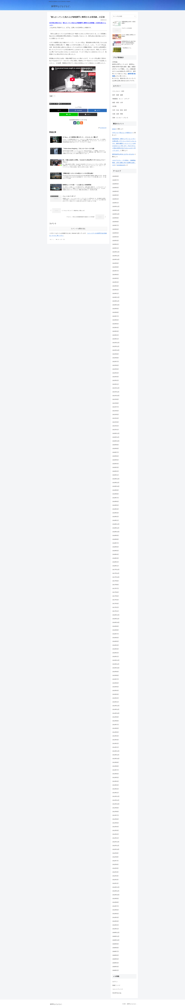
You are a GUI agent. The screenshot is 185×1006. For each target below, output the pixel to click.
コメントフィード (117, 989)
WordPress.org (116, 993)
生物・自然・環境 (54, 103)
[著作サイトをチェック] (74, 122)
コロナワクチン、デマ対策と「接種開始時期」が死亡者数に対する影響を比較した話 (124, 163)
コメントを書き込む (78, 228)
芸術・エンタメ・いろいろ (65, 103)
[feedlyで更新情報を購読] (78, 122)
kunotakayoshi (121, 165)
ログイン (115, 981)
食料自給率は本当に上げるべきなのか (123, 154)
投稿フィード (116, 985)
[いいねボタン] (51, 96)
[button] (87, 114)
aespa (114, 129)
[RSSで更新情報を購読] (81, 122)
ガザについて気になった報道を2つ (122, 132)
